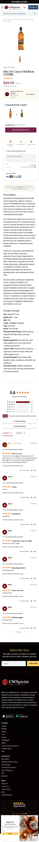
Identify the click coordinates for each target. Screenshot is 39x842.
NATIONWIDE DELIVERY (19, 2)
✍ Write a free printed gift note (15, 151)
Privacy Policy (6, 765)
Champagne (6, 740)
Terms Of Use (6, 789)
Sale (3, 751)
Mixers (4, 743)
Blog (3, 792)
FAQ (3, 773)
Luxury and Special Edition (10, 746)
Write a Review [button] (20, 421)
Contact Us (5, 786)
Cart (34, 7)
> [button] (24, 632)
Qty (7, 164)
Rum (3, 734)
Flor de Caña (13, 329)
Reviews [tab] (6, 433)
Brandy (4, 737)
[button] (32, 470)
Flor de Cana (18, 19)
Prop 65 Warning (7, 770)
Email (13, 173)
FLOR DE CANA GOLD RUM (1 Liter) (12, 466)
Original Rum (11, 219)
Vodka (4, 731)
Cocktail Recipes (7, 795)
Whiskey (4, 729)
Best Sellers (5, 759)
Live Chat (8, 173)
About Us (5, 783)
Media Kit (5, 776)
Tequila (4, 726)
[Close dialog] (37, 816)
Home (5, 19)
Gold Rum (11, 326)
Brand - (9, 67)
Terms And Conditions (9, 767)
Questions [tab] (19, 433)
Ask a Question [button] (20, 426)
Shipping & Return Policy (9, 762)
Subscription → (31, 94)
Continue (10, 833)
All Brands (11, 19)
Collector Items (6, 748)
